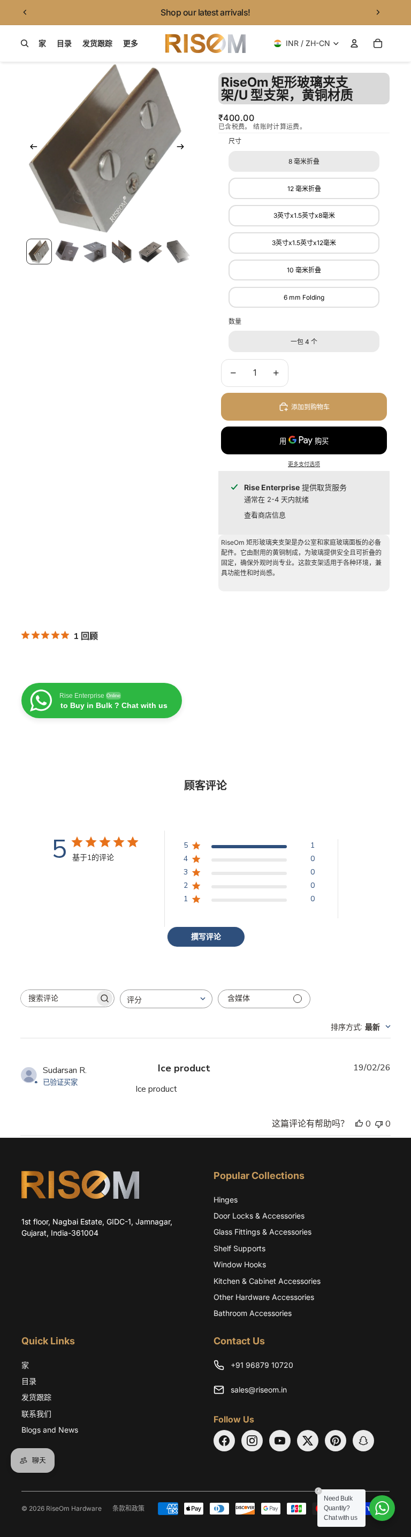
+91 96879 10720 (262, 1364)
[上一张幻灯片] (25, 12)
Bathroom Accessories (253, 1313)
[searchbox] (58, 998)
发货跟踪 (36, 1397)
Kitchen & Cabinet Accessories (267, 1280)
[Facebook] (224, 1440)
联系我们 (36, 1413)
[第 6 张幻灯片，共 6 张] (178, 251)
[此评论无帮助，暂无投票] (379, 1124)
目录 (28, 1381)
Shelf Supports (239, 1248)
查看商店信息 (265, 515)
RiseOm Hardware (74, 1508)
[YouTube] (280, 1440)
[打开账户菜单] (354, 43)
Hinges (226, 1199)
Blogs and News (49, 1429)
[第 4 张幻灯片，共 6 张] (122, 251)
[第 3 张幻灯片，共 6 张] (94, 251)
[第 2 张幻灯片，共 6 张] (67, 251)
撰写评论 (206, 937)
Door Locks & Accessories (259, 1215)
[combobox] (166, 999)
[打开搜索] (24, 43)
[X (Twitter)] (307, 1440)
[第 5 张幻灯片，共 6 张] (150, 251)
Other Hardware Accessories (264, 1297)
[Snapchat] (363, 1440)
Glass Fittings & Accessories (262, 1231)
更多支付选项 (304, 464)
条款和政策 (128, 1508)
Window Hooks (240, 1264)
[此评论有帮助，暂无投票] (359, 1124)
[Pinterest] (335, 1440)
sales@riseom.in (259, 1389)
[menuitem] (130, 43)
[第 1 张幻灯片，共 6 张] (39, 251)
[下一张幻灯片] (378, 12)
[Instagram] (252, 1440)
